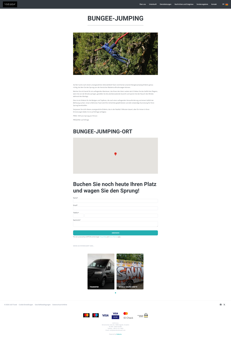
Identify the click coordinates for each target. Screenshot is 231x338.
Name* (75, 198)
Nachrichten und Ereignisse (184, 4)
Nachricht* (77, 220)
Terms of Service (113, 237)
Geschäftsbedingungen (43, 305)
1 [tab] (115, 292)
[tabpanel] (101, 271)
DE (223, 4)
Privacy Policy (103, 237)
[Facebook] (221, 304)
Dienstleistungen (165, 4)
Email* (75, 205)
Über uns (143, 4)
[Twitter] (225, 304)
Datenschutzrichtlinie (59, 305)
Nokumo (119, 334)
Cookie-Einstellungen (26, 305)
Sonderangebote (202, 4)
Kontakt (214, 4)
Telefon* (76, 213)
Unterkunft (153, 4)
